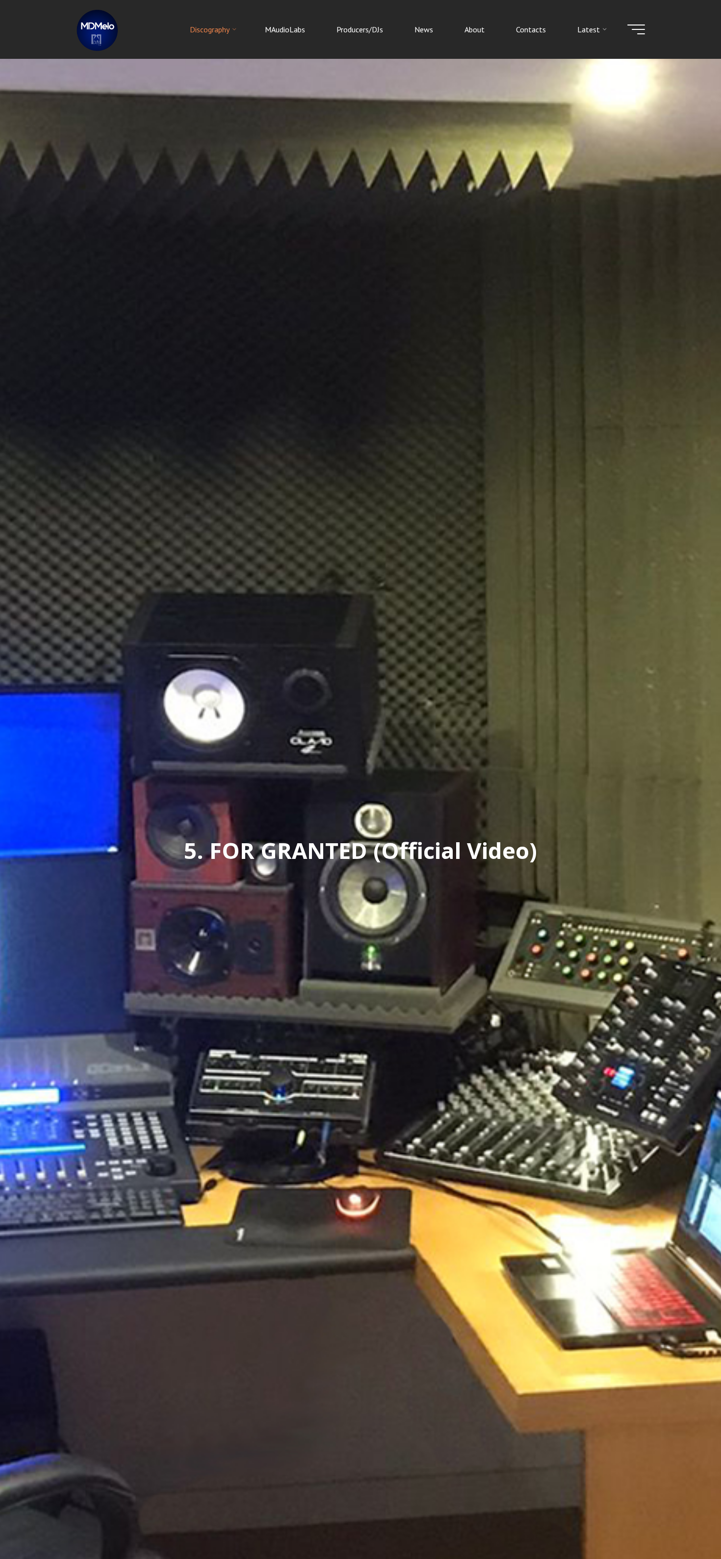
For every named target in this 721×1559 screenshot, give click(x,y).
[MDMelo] (97, 29)
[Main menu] (636, 29)
